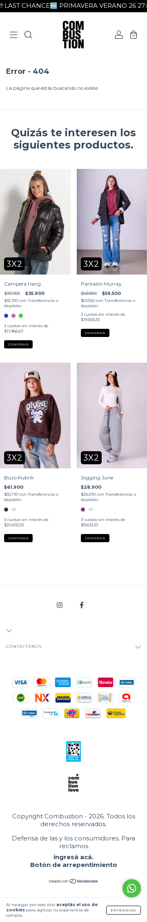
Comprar (18, 344)
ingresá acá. (73, 857)
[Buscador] (28, 36)
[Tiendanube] (73, 882)
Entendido (123, 910)
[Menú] (13, 36)
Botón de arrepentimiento (73, 865)
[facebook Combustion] (81, 605)
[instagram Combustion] (60, 605)
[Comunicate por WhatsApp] (131, 888)
